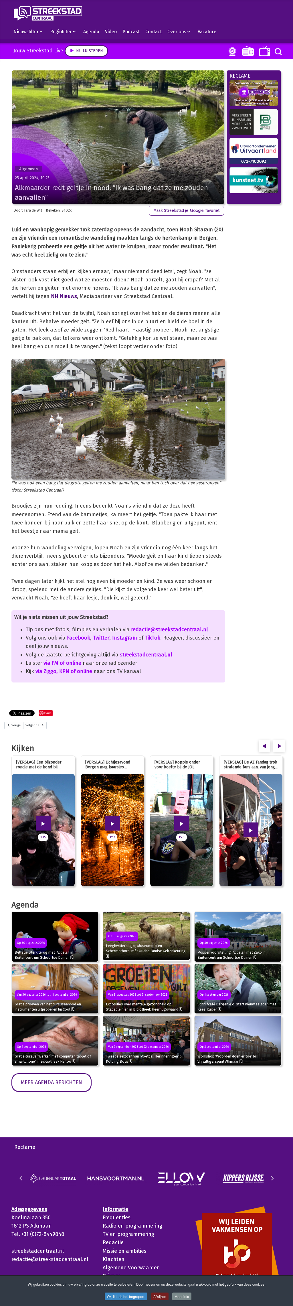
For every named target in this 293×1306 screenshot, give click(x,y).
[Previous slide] (21, 1178)
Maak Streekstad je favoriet (186, 210)
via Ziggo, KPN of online (63, 671)
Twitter (101, 638)
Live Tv (263, 51)
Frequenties (116, 1217)
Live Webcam (231, 51)
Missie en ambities (124, 1251)
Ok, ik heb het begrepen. (126, 1296)
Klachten (113, 1259)
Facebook (78, 638)
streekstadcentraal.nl (146, 655)
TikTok (152, 638)
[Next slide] (272, 1178)
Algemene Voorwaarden (131, 1267)
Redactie (113, 1242)
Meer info (182, 1296)
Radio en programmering (132, 1226)
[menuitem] (30, 31)
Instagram (124, 638)
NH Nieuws (64, 296)
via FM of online (62, 663)
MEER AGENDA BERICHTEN (51, 1082)
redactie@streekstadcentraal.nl (169, 629)
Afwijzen (159, 1296)
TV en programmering (128, 1234)
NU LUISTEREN (246, 51)
